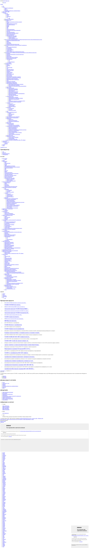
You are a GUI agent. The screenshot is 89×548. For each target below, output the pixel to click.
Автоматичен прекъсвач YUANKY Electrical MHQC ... (17, 308)
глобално (21, 418)
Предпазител (20, 419)
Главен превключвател (27, 419)
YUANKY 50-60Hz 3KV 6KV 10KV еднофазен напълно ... (17, 336)
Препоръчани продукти (27, 418)
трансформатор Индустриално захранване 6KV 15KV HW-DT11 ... (19, 368)
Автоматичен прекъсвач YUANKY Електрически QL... (17, 312)
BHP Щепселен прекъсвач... (11, 320)
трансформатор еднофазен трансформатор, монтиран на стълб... (19, 360)
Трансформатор (5, 154)
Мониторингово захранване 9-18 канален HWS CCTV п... (17, 348)
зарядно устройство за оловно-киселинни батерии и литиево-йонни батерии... (22, 344)
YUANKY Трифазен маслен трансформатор (14, 328)
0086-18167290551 (5, 407)
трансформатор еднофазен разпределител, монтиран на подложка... (20, 356)
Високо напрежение (6, 153)
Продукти (4, 152)
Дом (3, 151)
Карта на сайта (34, 418)
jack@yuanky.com (6, 0)
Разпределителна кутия (13, 419)
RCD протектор (3, 419)
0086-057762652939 (5, 409)
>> (5, 370)
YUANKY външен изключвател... (12, 316)
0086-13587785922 (5, 408)
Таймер (7, 419)
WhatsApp (2, 422)
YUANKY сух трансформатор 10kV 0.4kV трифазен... (16, 352)
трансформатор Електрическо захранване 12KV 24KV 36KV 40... (19, 364)
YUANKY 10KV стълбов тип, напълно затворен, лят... (17, 340)
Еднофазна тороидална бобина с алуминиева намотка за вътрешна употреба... (22, 332)
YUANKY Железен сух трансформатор (13, 324)
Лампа (32, 419)
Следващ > (3, 370)
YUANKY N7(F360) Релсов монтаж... (13, 304)
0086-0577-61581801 (6, 406)
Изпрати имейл (3, 421)
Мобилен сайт (40, 418)
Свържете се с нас (3, 147)
